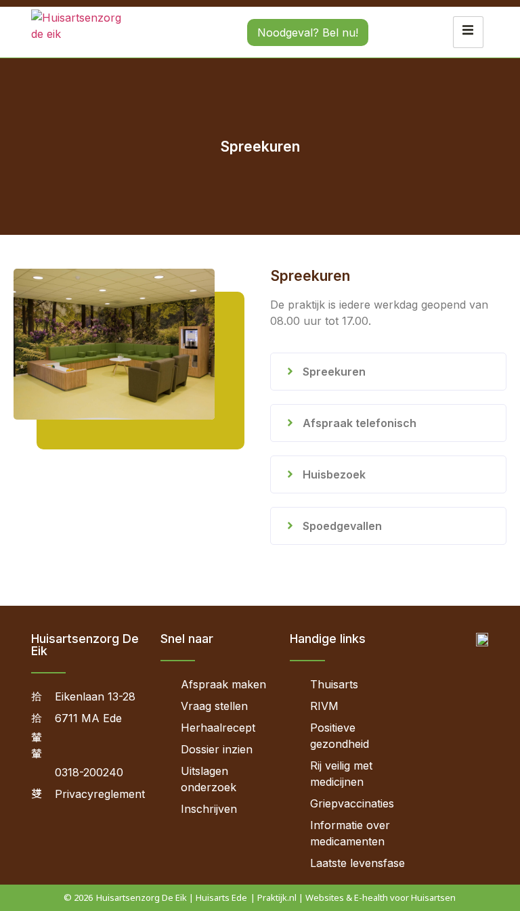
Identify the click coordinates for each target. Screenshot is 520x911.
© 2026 (78, 897)
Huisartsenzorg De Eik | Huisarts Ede (171, 897)
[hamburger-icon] (468, 31)
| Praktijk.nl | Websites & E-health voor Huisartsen (353, 897)
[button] (388, 371)
